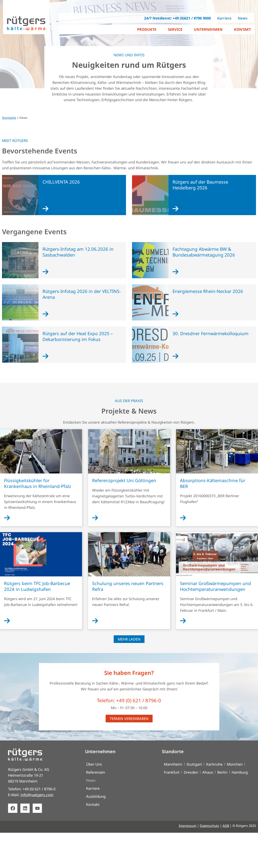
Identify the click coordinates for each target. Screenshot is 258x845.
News (91, 780)
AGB (226, 825)
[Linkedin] (25, 808)
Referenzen (95, 772)
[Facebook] (12, 808)
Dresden (191, 772)
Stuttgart (194, 764)
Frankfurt (172, 772)
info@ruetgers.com (37, 794)
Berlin (222, 772)
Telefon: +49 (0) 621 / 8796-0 (129, 700)
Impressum (187, 825)
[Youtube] (37, 808)
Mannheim (173, 764)
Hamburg (240, 772)
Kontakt (93, 804)
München (235, 764)
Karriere (93, 788)
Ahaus (207, 772)
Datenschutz (209, 825)
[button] (129, 639)
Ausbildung (96, 796)
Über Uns (94, 764)
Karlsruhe (214, 764)
